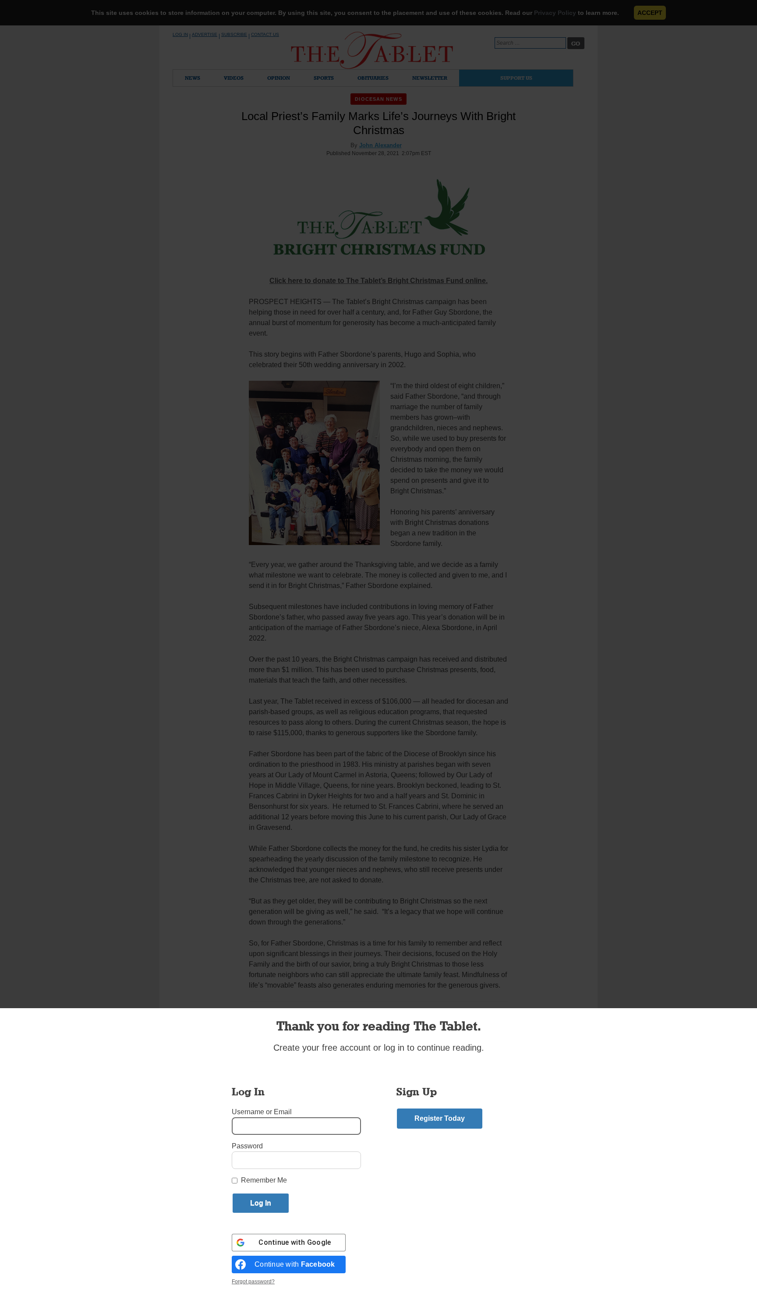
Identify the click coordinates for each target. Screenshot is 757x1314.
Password (247, 1146)
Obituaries (373, 77)
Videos (234, 77)
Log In (180, 34)
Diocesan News (378, 99)
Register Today (439, 1118)
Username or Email (262, 1112)
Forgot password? (253, 1282)
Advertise (204, 34)
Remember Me (264, 1180)
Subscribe (234, 34)
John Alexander (380, 145)
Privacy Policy (555, 12)
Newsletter (429, 77)
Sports (324, 77)
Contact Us (265, 34)
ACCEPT (649, 12)
